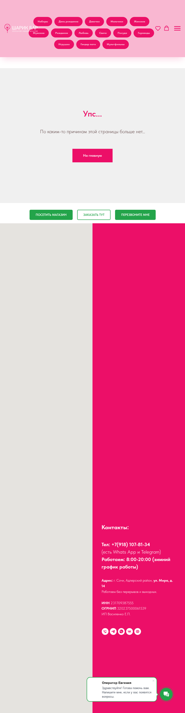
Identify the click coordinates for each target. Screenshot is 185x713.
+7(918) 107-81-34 (130, 544)
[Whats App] (121, 631)
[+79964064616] (105, 631)
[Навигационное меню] (177, 28)
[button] (158, 28)
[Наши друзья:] (137, 631)
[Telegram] (113, 631)
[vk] (129, 631)
